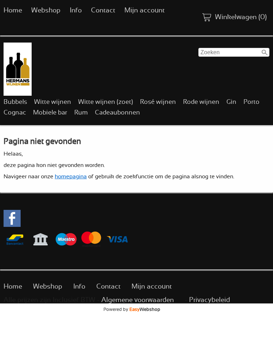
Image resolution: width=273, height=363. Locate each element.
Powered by (131, 309)
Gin (231, 102)
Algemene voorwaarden (137, 300)
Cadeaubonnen (117, 113)
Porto (251, 102)
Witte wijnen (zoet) (105, 102)
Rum (81, 113)
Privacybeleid (209, 300)
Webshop (45, 10)
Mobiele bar (50, 113)
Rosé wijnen (158, 102)
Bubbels (15, 102)
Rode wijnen (201, 102)
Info (76, 10)
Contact (103, 10)
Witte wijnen (52, 102)
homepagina (71, 176)
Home (13, 10)
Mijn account (144, 10)
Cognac (15, 113)
